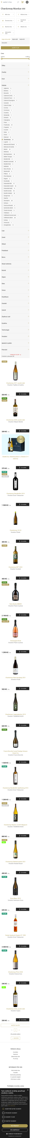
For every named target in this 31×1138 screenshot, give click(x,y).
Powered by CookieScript (14, 1136)
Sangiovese (8, 195)
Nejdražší (22, 39)
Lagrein (7, 142)
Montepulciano (9, 154)
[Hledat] (18, 2)
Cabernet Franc (9, 98)
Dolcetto (7, 117)
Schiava (7, 203)
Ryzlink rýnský (9, 190)
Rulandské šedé (9, 188)
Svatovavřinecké (9, 205)
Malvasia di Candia (10, 147)
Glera (6, 132)
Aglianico (7, 88)
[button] (15, 1134)
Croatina (7, 112)
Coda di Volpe (9, 105)
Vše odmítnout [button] (14, 1130)
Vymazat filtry (14, 354)
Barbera (7, 90)
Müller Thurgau (9, 156)
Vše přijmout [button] (15, 1126)
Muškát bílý (8, 159)
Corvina (7, 107)
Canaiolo (7, 103)
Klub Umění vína (15, 1070)
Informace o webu (15, 1079)
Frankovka (8, 125)
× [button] (27, 1090)
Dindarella (8, 115)
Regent (7, 178)
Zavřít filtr (15, 47)
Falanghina (8, 120)
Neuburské (8, 171)
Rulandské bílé (9, 183)
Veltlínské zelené (10, 217)
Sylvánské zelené (9, 208)
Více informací (11, 1105)
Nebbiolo (7, 166)
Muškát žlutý (8, 164)
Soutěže (15, 1072)
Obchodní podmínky (15, 1075)
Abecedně (4, 42)
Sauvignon (8, 200)
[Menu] (27, 2)
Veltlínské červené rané (11, 215)
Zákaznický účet (15, 1056)
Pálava (7, 173)
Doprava (15, 1054)
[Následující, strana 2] (15, 1030)
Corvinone (8, 110)
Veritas (7, 220)
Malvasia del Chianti (10, 144)
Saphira (7, 198)
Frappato (7, 127)
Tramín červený (9, 210)
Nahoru (16, 1038)
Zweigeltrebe (9, 225)
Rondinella (8, 181)
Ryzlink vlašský (9, 193)
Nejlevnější (15, 39)
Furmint (7, 129)
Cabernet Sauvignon (10, 100)
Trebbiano (8, 212)
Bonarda (7, 93)
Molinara (7, 151)
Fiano (6, 122)
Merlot (7, 149)
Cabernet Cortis (9, 95)
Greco (6, 134)
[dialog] (15, 1113)
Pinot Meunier (9, 176)
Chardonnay (8, 139)
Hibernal (7, 137)
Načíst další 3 (15, 1025)
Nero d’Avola (8, 169)
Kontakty (15, 1052)
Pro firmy (15, 1058)
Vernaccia (8, 222)
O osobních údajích (15, 1077)
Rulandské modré (10, 186)
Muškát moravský (10, 161)
